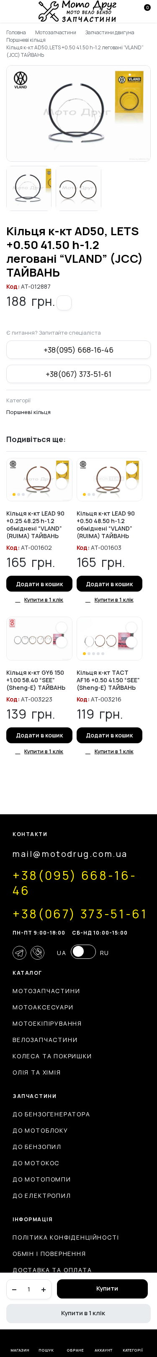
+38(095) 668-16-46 (78, 350)
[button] (64, 302)
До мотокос (36, 1163)
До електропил (42, 1195)
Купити (107, 1288)
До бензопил (37, 1147)
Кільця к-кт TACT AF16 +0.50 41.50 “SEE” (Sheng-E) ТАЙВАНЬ (108, 679)
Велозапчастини (45, 1040)
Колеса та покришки (52, 1056)
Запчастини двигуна (109, 32)
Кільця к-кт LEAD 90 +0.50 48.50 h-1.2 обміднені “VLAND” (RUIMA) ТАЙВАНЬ (106, 524)
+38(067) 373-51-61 (78, 374)
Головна (16, 32)
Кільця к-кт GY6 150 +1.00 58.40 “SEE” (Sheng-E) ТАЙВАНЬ (35, 679)
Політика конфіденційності (66, 1237)
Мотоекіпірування (47, 1023)
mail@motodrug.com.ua (70, 853)
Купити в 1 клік (83, 1313)
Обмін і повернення (49, 1254)
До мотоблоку (40, 1130)
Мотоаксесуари (43, 1007)
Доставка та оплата (52, 1270)
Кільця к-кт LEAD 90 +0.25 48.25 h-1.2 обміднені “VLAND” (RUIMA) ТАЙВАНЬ (35, 524)
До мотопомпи (42, 1179)
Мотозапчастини (56, 32)
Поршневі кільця (26, 39)
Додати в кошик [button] (39, 584)
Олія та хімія (37, 1072)
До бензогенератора (51, 1114)
